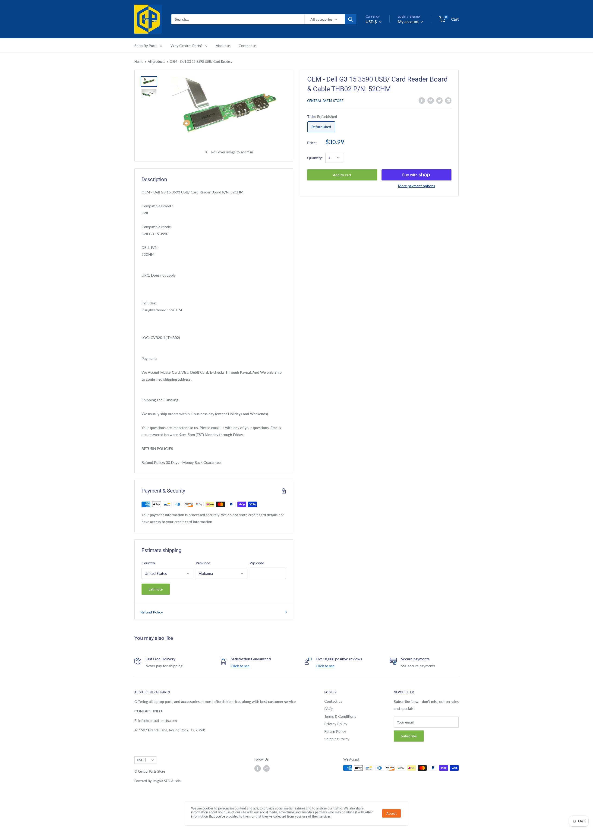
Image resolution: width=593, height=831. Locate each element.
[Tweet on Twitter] (439, 100)
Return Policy (335, 731)
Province (203, 563)
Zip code (257, 563)
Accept (391, 813)
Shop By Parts (145, 45)
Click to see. (240, 666)
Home (138, 61)
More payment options (416, 185)
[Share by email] (448, 100)
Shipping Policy (336, 738)
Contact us (247, 45)
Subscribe (409, 736)
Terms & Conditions (340, 716)
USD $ (141, 760)
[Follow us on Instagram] (266, 768)
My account (409, 21)
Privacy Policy (335, 723)
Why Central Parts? (186, 45)
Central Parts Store (325, 101)
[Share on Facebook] (422, 100)
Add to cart (342, 175)
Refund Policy (151, 612)
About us (223, 45)
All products (156, 61)
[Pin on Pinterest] (430, 100)
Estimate (155, 589)
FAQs (328, 708)
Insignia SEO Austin (166, 781)
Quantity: (315, 157)
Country (148, 563)
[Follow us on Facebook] (257, 768)
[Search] (350, 19)
